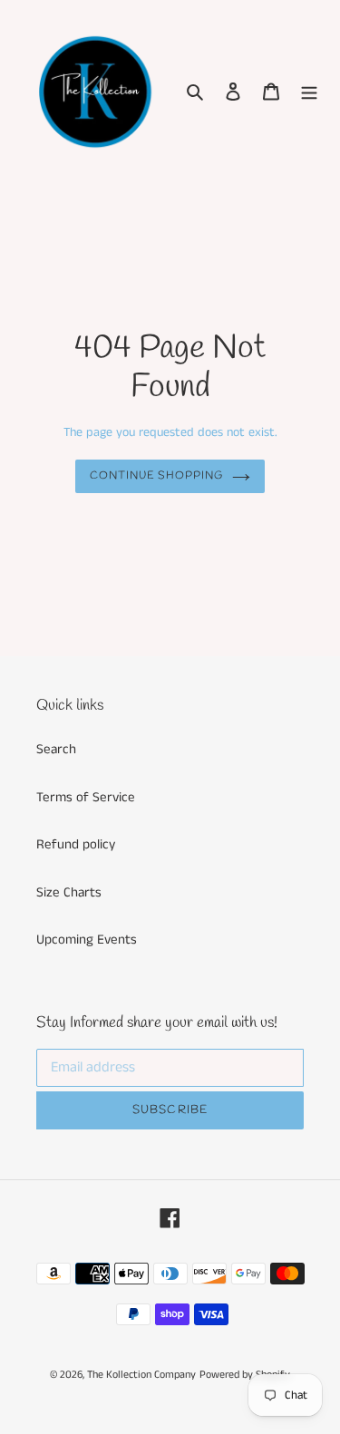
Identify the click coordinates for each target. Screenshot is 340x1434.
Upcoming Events (86, 939)
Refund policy (75, 844)
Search (56, 749)
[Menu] (309, 92)
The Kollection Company (141, 1374)
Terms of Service (85, 797)
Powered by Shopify (244, 1374)
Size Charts (69, 892)
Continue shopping (157, 476)
